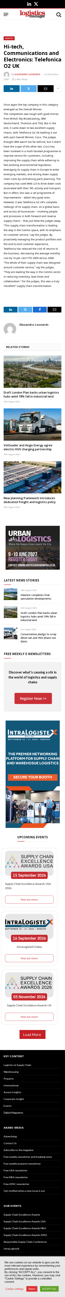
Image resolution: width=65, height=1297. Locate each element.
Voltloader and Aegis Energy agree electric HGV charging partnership (28, 447)
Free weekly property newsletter (22, 1163)
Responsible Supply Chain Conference (25, 1241)
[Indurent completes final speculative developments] (10, 594)
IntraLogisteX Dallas (29, 946)
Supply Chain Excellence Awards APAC (25, 1235)
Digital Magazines (13, 1112)
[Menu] (6, 14)
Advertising (10, 1136)
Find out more (29, 899)
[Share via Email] (46, 88)
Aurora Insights (12, 1092)
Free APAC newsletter (16, 1184)
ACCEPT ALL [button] (49, 1289)
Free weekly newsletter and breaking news (28, 1156)
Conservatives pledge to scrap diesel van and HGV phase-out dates (38, 637)
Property (9, 1078)
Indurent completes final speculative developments (36, 596)
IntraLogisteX (11, 1248)
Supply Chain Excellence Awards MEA (25, 1228)
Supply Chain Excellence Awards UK (29, 1005)
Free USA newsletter (15, 1170)
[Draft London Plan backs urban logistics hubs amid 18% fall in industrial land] (32, 372)
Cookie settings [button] (14, 1289)
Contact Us (10, 1143)
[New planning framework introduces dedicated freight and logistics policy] (32, 477)
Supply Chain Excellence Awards (22, 1214)
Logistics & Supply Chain (17, 1064)
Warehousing (11, 1071)
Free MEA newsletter (16, 1177)
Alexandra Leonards (27, 74)
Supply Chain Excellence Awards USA (25, 1221)
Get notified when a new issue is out (24, 1190)
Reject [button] (32, 1289)
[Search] (58, 14)
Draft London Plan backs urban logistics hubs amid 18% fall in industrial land (31, 394)
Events (8, 1105)
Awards (9, 38)
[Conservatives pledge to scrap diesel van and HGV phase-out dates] (10, 633)
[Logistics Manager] (32, 14)
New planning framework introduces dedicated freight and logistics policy (30, 500)
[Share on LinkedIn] (12, 88)
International (11, 1085)
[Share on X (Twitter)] (29, 88)
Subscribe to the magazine (18, 1149)
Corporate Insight (14, 1098)
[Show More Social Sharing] (58, 88)
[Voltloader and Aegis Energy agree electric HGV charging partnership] (32, 424)
